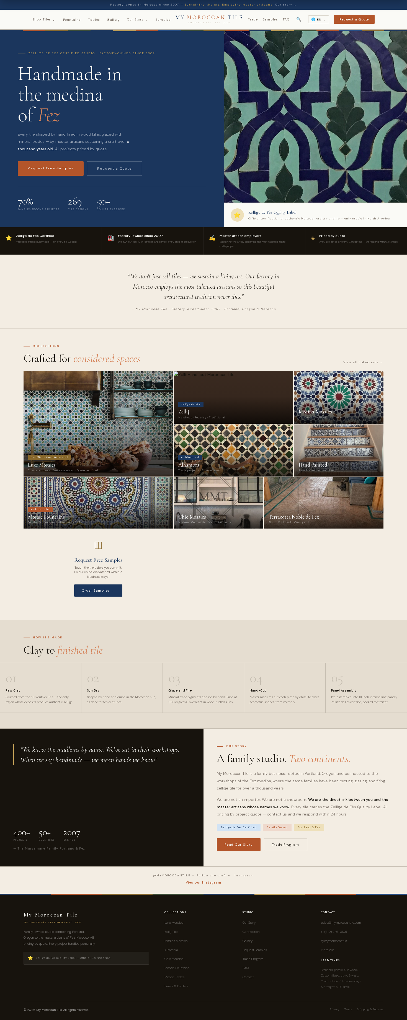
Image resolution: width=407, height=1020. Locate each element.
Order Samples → (98, 590)
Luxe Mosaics (173, 922)
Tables (94, 20)
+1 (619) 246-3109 (334, 932)
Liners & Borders (176, 986)
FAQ (286, 19)
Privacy (334, 1009)
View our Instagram (203, 882)
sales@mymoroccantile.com (341, 922)
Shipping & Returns (370, 1009)
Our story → (286, 4)
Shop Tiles (44, 19)
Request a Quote (354, 19)
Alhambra (171, 950)
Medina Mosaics (175, 941)
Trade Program (285, 844)
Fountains (72, 20)
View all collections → (363, 362)
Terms (348, 1009)
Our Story (137, 19)
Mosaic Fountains (176, 968)
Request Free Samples (51, 168)
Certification (251, 932)
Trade (253, 19)
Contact (248, 977)
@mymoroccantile (334, 941)
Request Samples (255, 950)
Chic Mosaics (173, 959)
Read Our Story (239, 844)
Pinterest (327, 950)
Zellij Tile (170, 932)
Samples (163, 20)
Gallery (113, 20)
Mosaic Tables (174, 977)
